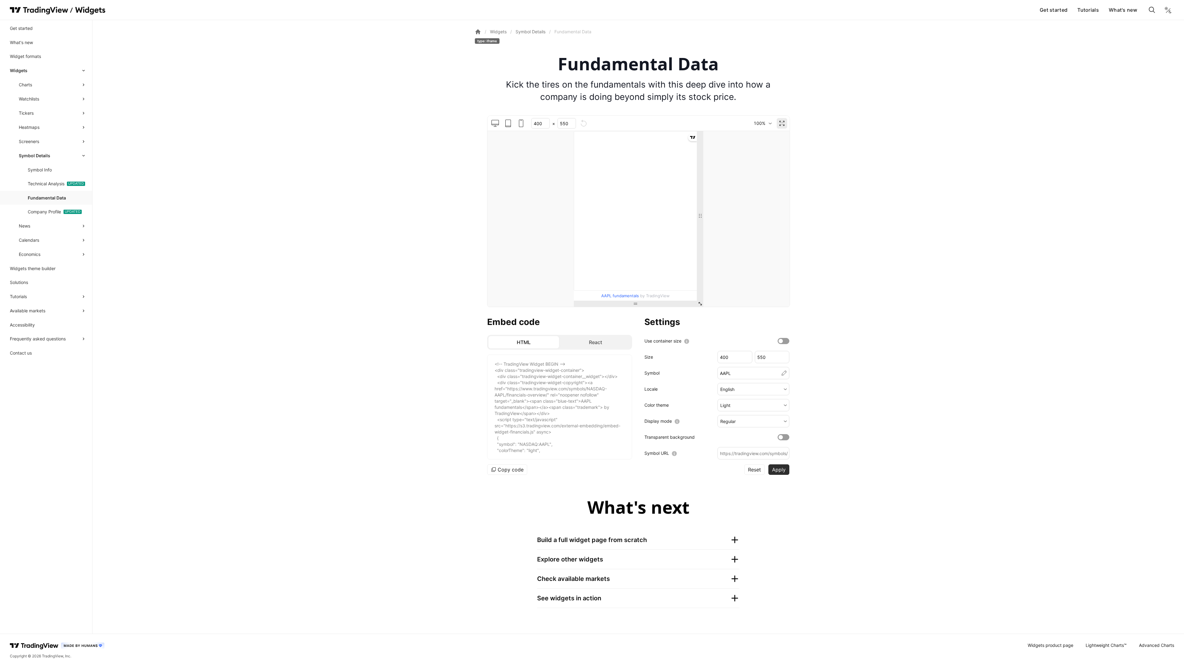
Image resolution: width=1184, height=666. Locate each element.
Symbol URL (656, 453)
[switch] (783, 341)
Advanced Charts (1156, 645)
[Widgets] (89, 11)
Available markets (27, 310)
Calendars (29, 240)
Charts (25, 84)
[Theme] (1168, 10)
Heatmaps (29, 127)
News (24, 225)
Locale (651, 389)
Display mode (658, 421)
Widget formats (25, 56)
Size (648, 357)
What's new (1123, 10)
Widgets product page (1050, 645)
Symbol (652, 373)
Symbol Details (34, 155)
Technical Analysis (46, 183)
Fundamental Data (47, 197)
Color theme (656, 405)
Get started (1053, 10)
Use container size (662, 340)
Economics (29, 254)
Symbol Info (40, 169)
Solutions (19, 282)
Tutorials (1088, 10)
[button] (753, 389)
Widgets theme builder (33, 268)
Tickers (26, 113)
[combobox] (762, 123)
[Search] (1152, 10)
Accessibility (22, 324)
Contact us (21, 353)
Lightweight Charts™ (1106, 645)
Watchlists (29, 98)
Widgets (18, 70)
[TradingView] (39, 10)
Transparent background (669, 437)
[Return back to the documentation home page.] (478, 32)
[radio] (523, 342)
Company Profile (44, 211)
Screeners (29, 141)
